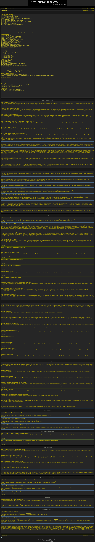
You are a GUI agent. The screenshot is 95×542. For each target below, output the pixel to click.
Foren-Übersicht (4, 10)
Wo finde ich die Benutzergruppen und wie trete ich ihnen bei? (13, 63)
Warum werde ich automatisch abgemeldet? (9, 17)
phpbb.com (56, 519)
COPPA (63, 134)
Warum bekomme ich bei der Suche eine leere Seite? (11, 80)
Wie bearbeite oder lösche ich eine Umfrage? (9, 40)
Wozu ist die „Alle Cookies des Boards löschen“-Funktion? (12, 24)
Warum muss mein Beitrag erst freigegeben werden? (11, 46)
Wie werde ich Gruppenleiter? (7, 64)
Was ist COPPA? (4, 22)
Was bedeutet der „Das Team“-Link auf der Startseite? (11, 67)
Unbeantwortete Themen (5, 8)
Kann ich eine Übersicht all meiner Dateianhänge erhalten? (12, 90)
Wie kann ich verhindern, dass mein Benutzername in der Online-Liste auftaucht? (16, 18)
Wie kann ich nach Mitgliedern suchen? (8, 81)
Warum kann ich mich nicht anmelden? (8, 15)
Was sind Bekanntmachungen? (7, 54)
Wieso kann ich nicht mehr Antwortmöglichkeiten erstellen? (12, 39)
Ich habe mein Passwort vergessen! (8, 19)
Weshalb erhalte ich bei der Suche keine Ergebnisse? (11, 79)
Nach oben (3, 119)
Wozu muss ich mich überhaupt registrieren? (9, 16)
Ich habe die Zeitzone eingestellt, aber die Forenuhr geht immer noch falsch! (15, 28)
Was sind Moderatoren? (5, 61)
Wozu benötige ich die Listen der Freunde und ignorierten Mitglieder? (14, 74)
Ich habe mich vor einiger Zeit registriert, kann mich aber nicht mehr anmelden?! (16, 21)
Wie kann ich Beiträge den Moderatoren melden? (10, 44)
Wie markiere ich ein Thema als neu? (8, 47)
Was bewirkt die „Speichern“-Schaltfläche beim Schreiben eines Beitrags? (15, 45)
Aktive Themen (11, 8)
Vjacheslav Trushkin (46, 539)
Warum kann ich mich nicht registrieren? (8, 23)
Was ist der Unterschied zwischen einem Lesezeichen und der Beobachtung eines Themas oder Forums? (21, 84)
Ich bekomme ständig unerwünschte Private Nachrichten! (12, 70)
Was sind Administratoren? (6, 60)
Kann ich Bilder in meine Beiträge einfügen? (9, 52)
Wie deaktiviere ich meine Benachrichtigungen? (10, 86)
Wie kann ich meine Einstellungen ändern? (9, 27)
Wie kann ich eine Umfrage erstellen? (8, 38)
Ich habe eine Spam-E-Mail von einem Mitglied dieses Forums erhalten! (14, 71)
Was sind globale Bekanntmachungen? (8, 53)
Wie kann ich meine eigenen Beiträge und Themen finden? (12, 82)
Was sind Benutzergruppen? (6, 62)
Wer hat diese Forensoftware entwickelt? (9, 93)
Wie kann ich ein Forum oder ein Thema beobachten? (11, 85)
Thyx (46, 540)
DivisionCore (56, 539)
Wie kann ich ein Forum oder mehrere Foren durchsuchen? (12, 78)
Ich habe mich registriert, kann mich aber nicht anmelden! (12, 20)
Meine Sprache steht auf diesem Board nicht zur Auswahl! (12, 29)
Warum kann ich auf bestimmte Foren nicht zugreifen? (11, 41)
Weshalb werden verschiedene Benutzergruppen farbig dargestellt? (14, 65)
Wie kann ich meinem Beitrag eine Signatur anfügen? (11, 37)
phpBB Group (28, 513)
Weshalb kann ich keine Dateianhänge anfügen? (10, 42)
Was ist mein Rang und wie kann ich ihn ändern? (10, 31)
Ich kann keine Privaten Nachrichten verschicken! (10, 69)
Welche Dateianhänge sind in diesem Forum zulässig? (11, 89)
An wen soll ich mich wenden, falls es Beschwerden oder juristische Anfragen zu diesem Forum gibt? (20, 95)
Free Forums (52, 539)
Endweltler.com (50, 540)
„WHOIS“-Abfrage (85, 526)
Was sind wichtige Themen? (6, 55)
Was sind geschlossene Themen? (7, 56)
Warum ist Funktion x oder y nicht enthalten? (9, 94)
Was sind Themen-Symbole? (6, 57)
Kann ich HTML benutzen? (6, 50)
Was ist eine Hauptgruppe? (6, 66)
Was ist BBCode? (4, 49)
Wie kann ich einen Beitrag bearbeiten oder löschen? (11, 36)
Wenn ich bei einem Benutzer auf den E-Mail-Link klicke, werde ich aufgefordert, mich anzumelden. (20, 32)
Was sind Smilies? (4, 51)
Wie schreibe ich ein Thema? (6, 35)
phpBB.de (42, 514)
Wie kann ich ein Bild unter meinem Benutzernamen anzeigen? (13, 30)
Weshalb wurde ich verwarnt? (6, 43)
